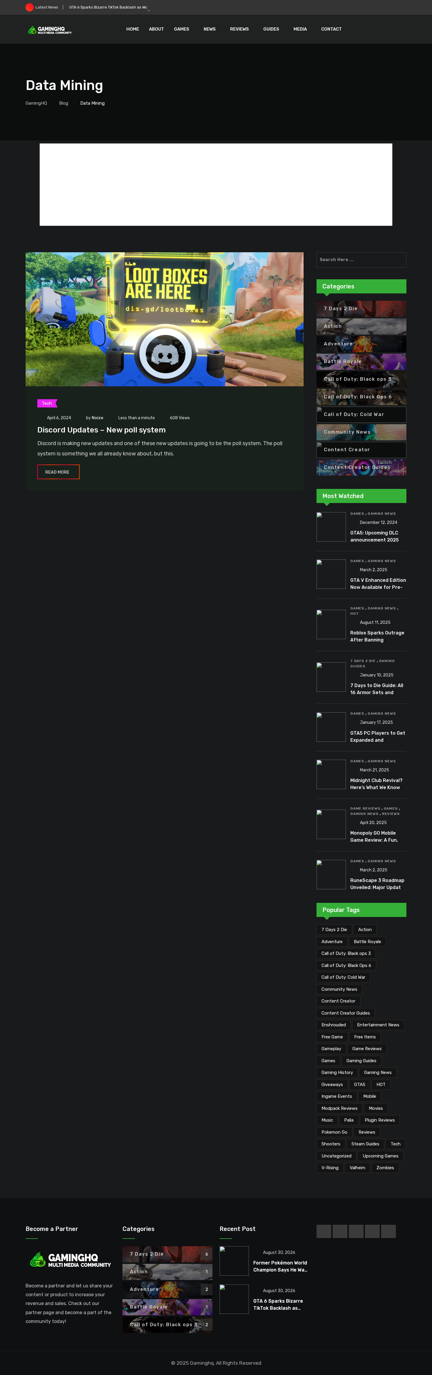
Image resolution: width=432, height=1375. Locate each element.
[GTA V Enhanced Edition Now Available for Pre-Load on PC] (331, 574)
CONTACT (331, 29)
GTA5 (359, 1084)
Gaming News (382, 514)
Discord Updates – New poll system (101, 430)
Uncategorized (336, 1156)
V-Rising (330, 1167)
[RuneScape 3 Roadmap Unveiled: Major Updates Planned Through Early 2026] (331, 874)
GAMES (181, 29)
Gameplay (331, 1048)
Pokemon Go (334, 1132)
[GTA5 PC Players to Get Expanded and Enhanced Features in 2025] (331, 727)
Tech (396, 1144)
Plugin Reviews (380, 1120)
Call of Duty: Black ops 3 (346, 953)
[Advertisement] (216, 184)
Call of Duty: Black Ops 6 (346, 965)
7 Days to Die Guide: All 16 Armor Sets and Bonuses (376, 692)
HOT (354, 614)
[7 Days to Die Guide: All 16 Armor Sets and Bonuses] (331, 677)
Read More (57, 472)
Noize (97, 417)
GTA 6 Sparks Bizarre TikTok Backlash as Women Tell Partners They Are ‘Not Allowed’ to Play (151, 7)
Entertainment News (378, 1025)
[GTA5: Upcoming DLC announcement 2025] (331, 527)
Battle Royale (367, 941)
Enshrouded (334, 1025)
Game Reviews (365, 808)
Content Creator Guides (346, 1013)
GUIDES (271, 29)
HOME (132, 29)
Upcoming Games (380, 1156)
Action (365, 929)
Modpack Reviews (340, 1108)
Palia (349, 1120)
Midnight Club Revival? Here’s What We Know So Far (376, 787)
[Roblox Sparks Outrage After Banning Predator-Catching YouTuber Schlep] (331, 624)
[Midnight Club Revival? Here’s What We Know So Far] (331, 774)
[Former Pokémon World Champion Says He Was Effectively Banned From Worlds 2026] (234, 1261)
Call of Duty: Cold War (343, 977)
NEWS (210, 29)
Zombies (385, 1167)
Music (327, 1120)
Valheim (357, 1167)
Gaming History (337, 1072)
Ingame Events (337, 1096)
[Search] (402, 29)
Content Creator (338, 1001)
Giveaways (332, 1084)
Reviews (391, 814)
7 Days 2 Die (363, 661)
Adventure (332, 941)
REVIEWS (239, 29)
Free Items (365, 1037)
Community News (339, 989)
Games (357, 514)
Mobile (369, 1096)
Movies (376, 1108)
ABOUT (156, 29)
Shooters (331, 1144)
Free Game (332, 1037)
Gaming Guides (361, 1060)
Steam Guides (365, 1144)
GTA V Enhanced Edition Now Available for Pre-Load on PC (378, 587)
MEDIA (300, 29)
